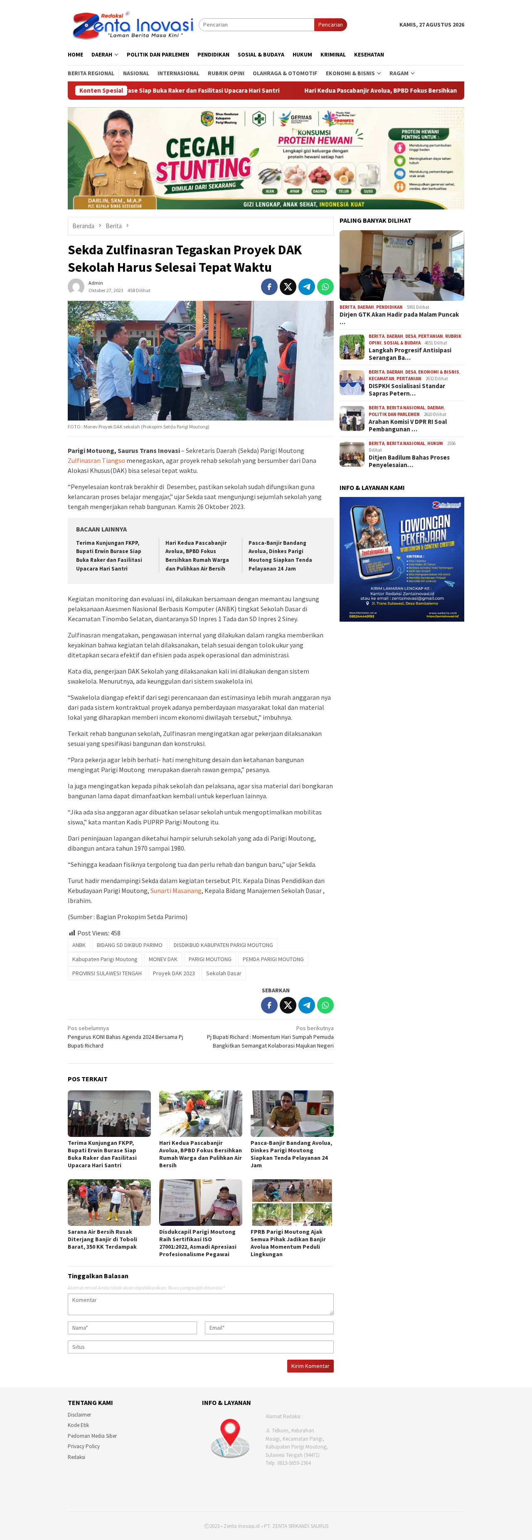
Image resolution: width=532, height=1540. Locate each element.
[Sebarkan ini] (269, 286)
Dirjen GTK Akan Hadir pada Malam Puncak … (399, 318)
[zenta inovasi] (133, 24)
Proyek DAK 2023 (174, 973)
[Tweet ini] (288, 286)
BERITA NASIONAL (406, 408)
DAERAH (365, 307)
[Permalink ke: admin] (76, 286)
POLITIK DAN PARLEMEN (394, 414)
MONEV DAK (163, 959)
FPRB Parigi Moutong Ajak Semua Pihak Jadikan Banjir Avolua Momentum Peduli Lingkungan (288, 1243)
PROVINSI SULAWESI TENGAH (107, 973)
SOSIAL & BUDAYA (402, 343)
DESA (410, 336)
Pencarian (330, 24)
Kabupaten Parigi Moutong (105, 959)
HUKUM (435, 443)
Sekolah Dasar (223, 973)
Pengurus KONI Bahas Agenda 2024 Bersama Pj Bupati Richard (125, 1036)
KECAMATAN (381, 378)
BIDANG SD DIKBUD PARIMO (130, 945)
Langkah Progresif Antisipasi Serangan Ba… (410, 354)
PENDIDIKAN (389, 307)
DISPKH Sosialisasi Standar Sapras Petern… (407, 389)
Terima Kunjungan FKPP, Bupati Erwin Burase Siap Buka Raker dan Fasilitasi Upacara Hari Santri (102, 1154)
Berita (347, 307)
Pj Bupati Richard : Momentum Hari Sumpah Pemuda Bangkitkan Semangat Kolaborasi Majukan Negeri (270, 1036)
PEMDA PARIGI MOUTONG (273, 959)
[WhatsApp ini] (325, 286)
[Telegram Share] (306, 286)
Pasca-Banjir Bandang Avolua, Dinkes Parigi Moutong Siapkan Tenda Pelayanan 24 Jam (291, 1154)
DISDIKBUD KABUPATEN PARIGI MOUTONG (223, 945)
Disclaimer (79, 1414)
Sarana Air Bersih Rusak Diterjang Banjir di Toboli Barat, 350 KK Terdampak (102, 1239)
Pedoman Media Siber (92, 1435)
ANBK (79, 945)
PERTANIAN (430, 336)
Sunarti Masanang (176, 890)
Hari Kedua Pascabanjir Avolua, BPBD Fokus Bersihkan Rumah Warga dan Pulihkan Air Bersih (348, 90)
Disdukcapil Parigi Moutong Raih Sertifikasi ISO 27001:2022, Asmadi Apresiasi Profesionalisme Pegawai (197, 1243)
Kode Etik (78, 1425)
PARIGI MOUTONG (210, 959)
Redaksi (76, 1457)
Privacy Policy (84, 1446)
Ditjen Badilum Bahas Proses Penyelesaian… (409, 461)
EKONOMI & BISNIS (438, 372)
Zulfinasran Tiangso (97, 460)
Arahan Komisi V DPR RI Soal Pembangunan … (408, 425)
